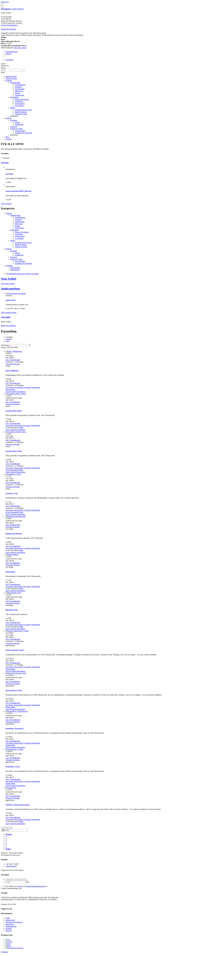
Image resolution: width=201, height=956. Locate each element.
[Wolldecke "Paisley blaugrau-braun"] (11, 788)
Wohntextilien (15, 83)
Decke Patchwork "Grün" (14, 690)
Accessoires (19, 106)
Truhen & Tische (21, 114)
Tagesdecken (19, 89)
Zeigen (4, 347)
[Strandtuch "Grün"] (13, 474)
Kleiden (8, 118)
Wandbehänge (20, 85)
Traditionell (19, 124)
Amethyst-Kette (11, 300)
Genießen (9, 266)
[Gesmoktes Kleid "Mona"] (16, 394)
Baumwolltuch (10, 572)
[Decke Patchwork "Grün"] (16, 673)
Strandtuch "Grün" (12, 493)
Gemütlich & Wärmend (23, 133)
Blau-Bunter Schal (12, 610)
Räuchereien (14, 270)
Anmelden (9, 60)
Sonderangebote (10, 288)
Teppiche (18, 87)
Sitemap (9, 54)
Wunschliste (5, 317)
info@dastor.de (11, 866)
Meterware (19, 91)
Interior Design (11, 76)
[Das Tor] (5, 2)
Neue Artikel (8, 278)
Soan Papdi (9, 174)
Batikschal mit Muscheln (14, 533)
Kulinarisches (15, 268)
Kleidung (13, 120)
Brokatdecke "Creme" (13, 766)
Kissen (17, 93)
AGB (20, 886)
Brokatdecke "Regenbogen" (15, 728)
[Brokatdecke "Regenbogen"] (17, 711)
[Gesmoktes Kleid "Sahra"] (16, 432)
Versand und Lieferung (14, 922)
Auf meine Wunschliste (23, 387)
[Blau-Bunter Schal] (13, 593)
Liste (7, 341)
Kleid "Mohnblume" (12, 370)
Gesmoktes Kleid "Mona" (14, 411)
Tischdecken (19, 95)
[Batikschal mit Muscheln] (16, 516)
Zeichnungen (20, 104)
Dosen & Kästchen (22, 99)
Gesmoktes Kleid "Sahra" (14, 451)
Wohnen (9, 81)
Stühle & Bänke (21, 112)
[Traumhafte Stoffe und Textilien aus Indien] (22, 274)
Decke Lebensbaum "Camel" (15, 650)
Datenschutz (10, 920)
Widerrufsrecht (11, 926)
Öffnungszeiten (11, 78)
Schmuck (13, 127)
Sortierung (5, 345)
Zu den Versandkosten (9, 25)
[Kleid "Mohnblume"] (14, 351)
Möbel (12, 108)
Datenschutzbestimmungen (35, 886)
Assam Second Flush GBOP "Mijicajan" (19, 191)
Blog (7, 137)
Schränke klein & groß (23, 110)
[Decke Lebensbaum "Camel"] (17, 631)
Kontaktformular (12, 52)
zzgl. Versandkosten (13, 360)
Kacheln (9, 339)
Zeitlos (17, 122)
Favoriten (5, 163)
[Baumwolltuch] (12, 555)
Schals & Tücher (16, 129)
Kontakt (9, 139)
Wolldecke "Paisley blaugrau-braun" (18, 805)
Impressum (10, 924)
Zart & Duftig (20, 131)
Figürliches (19, 101)
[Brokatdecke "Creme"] (15, 749)
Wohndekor (14, 97)
